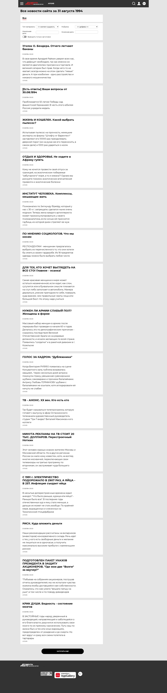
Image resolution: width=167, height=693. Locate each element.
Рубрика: (65, 27)
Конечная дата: (68, 32)
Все (24, 18)
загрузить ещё (63, 651)
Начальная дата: (26, 32)
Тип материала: (28, 27)
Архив (24, 80)
